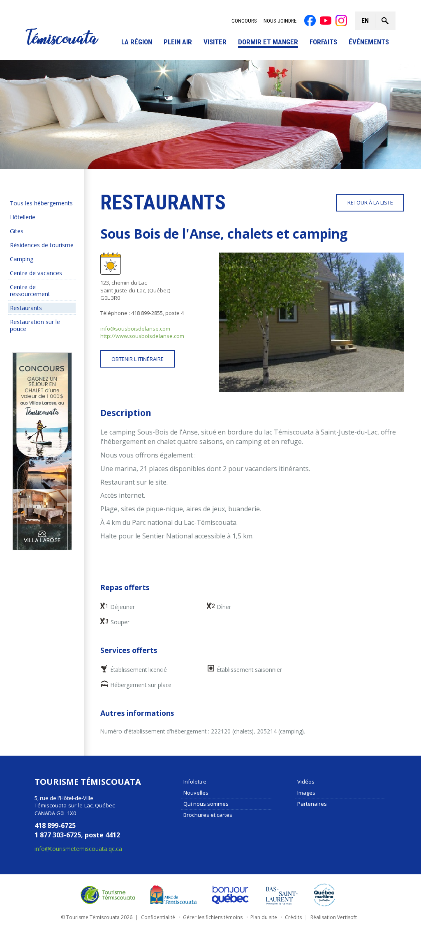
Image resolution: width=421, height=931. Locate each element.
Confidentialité (158, 916)
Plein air (178, 42)
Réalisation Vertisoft (333, 916)
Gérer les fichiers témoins (213, 916)
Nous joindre (280, 21)
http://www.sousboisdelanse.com (142, 336)
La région (136, 42)
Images (306, 792)
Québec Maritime (324, 894)
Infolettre (194, 781)
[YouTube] (325, 20)
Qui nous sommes (206, 803)
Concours (244, 21)
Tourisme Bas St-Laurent (281, 894)
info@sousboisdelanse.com (135, 328)
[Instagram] (341, 20)
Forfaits (323, 42)
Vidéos (306, 781)
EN (365, 21)
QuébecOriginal (230, 894)
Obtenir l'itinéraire (137, 359)
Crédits (293, 916)
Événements (369, 42)
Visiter (215, 42)
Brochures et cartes (207, 814)
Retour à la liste (370, 202)
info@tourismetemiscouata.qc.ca (78, 848)
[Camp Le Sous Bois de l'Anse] (311, 322)
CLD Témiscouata (171, 894)
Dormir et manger (268, 42)
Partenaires (312, 803)
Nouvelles (195, 792)
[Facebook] (310, 20)
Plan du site (263, 916)
